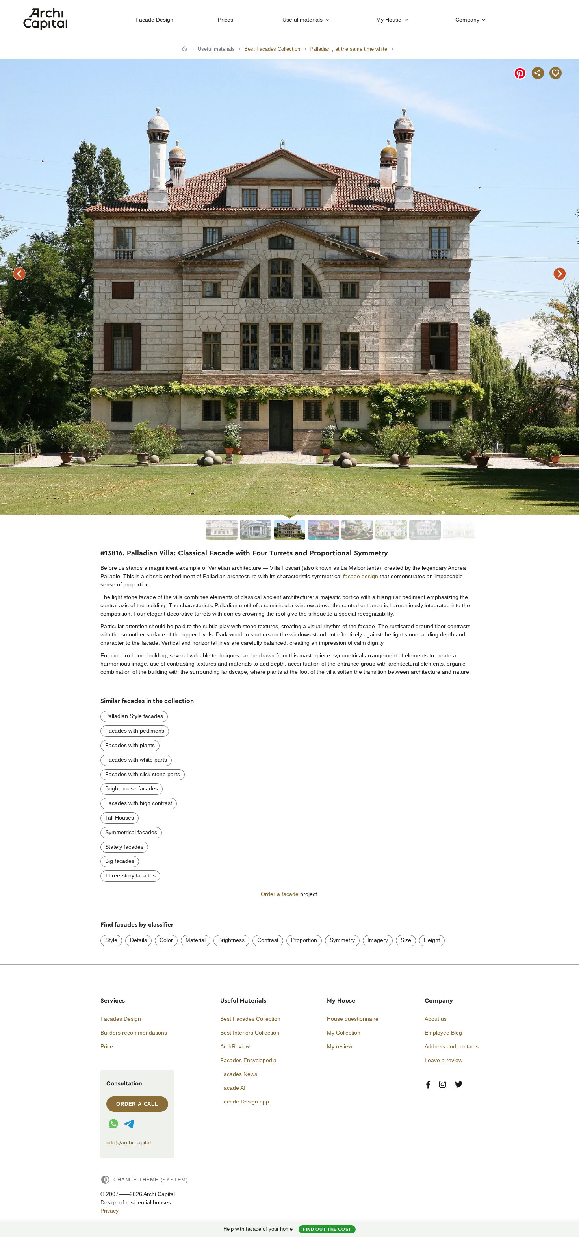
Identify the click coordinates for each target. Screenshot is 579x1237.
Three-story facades (130, 875)
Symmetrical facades (131, 832)
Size (406, 940)
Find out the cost (327, 1229)
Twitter (458, 1084)
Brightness (231, 940)
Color (166, 940)
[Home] (184, 49)
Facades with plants (130, 745)
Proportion (304, 940)
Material (196, 940)
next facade (560, 274)
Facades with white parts (136, 760)
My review (339, 1046)
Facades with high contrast (138, 803)
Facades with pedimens (134, 730)
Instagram (442, 1084)
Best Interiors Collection (249, 1032)
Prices (225, 20)
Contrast (267, 940)
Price (106, 1046)
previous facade (19, 274)
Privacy (109, 1210)
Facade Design (154, 20)
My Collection (343, 1032)
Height (432, 940)
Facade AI (232, 1088)
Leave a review (443, 1060)
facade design (360, 576)
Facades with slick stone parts (142, 774)
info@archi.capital (128, 1142)
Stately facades (124, 847)
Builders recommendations (133, 1032)
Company (467, 20)
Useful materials (302, 20)
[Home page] (45, 28)
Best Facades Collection (250, 1019)
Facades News (238, 1074)
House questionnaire (353, 1019)
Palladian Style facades (134, 716)
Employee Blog (443, 1032)
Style (111, 940)
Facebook (428, 1084)
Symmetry (342, 940)
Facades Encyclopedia (248, 1060)
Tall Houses (119, 817)
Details (138, 940)
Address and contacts (452, 1046)
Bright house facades (131, 788)
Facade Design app (244, 1101)
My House (388, 20)
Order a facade (280, 894)
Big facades (119, 861)
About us (436, 1019)
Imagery (377, 940)
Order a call (137, 1104)
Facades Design (120, 1019)
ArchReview (235, 1046)
